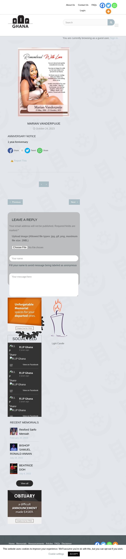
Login (82, 10)
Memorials (21, 543)
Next (73, 202)
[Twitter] (108, 5)
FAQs (94, 5)
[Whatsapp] (114, 5)
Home (12, 543)
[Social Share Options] (12, 365)
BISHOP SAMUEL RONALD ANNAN (21, 449)
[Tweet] (30, 150)
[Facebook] (102, 5)
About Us (70, 5)
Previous (16, 202)
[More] (108, 11)
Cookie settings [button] (56, 554)
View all (24, 483)
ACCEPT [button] (74, 554)
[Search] (111, 22)
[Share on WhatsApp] (42, 150)
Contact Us (83, 5)
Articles (49, 543)
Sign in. (114, 38)
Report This (20, 160)
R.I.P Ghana (26, 347)
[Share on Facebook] (13, 150)
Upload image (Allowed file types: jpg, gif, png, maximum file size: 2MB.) (44, 238)
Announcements (36, 543)
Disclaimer (67, 543)
